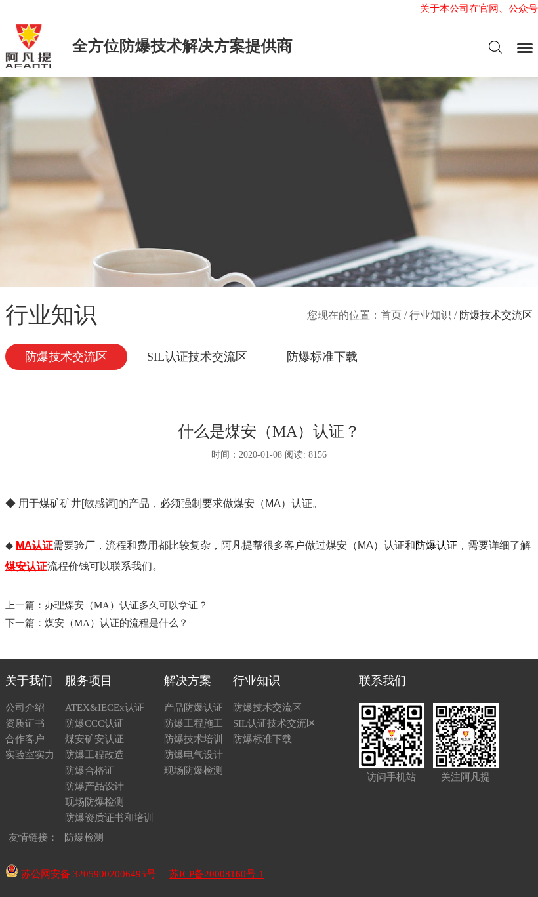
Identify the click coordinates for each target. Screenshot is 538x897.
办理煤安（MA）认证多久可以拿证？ (126, 605)
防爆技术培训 (193, 739)
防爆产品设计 (94, 786)
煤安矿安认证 (94, 739)
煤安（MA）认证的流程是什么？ (116, 623)
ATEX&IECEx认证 (104, 707)
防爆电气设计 (193, 754)
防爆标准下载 (322, 356)
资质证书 (25, 723)
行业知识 (430, 315)
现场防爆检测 (94, 802)
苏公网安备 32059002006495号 (87, 874)
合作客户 (25, 739)
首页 (391, 315)
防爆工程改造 (94, 754)
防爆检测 (84, 837)
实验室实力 (29, 754)
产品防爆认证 (193, 707)
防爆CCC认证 (94, 723)
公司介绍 (25, 707)
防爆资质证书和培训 (109, 817)
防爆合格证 (89, 770)
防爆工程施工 (193, 723)
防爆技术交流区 (66, 356)
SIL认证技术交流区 (197, 356)
